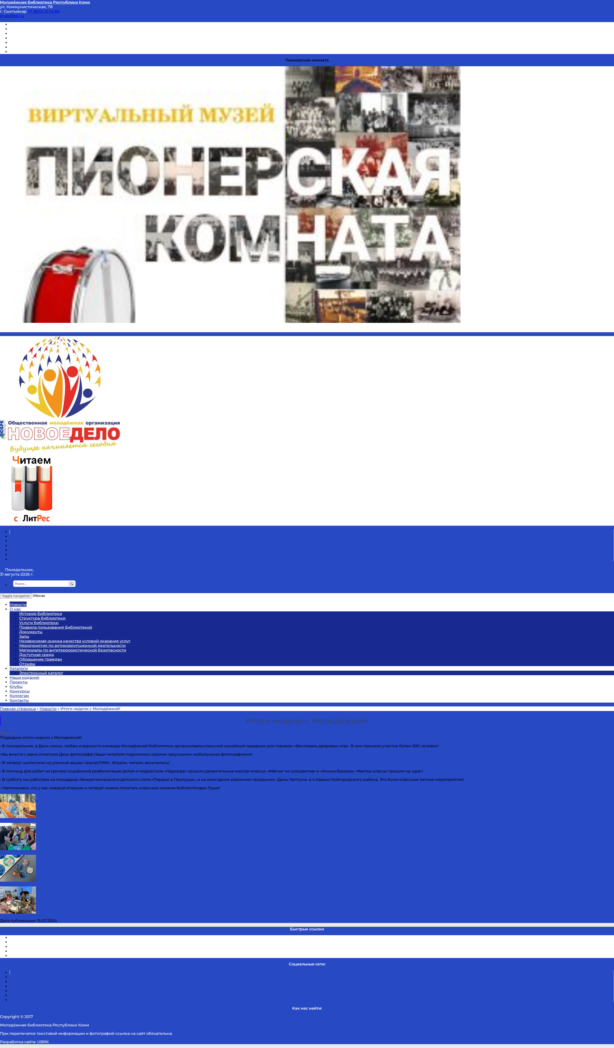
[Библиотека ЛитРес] (31, 523)
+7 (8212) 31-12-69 (43, 11)
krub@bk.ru (12, 16)
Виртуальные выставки (33, 33)
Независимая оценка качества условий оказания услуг (74, 641)
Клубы (16, 686)
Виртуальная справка (31, 24)
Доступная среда (36, 654)
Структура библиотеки (42, 618)
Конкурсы (20, 691)
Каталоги (19, 668)
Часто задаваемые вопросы (37, 42)
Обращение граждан (40, 659)
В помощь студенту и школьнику (43, 29)
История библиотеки (40, 613)
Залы (24, 636)
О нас (15, 609)
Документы (30, 632)
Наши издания (24, 677)
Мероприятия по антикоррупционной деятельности (72, 645)
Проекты (19, 682)
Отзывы (18, 51)
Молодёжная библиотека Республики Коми (45, 2)
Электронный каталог (41, 673)
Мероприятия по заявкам (36, 38)
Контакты (19, 700)
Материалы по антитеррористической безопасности (72, 650)
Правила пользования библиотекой (55, 627)
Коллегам (19, 695)
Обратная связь (26, 47)
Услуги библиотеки (39, 622)
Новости (18, 604)
